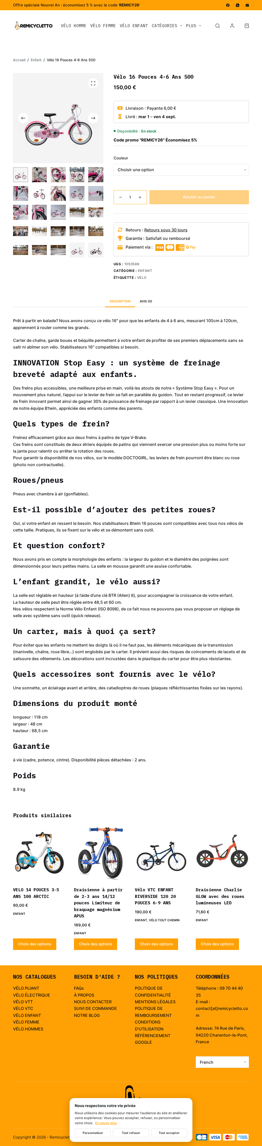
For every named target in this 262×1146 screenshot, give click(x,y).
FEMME (32, 1022)
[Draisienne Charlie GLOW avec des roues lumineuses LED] (222, 853)
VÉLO (18, 1001)
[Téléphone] (237, 5)
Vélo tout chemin (164, 920)
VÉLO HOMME (73, 25)
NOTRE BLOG (87, 1015)
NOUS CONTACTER (93, 1001)
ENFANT (33, 1015)
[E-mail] (247, 5)
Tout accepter (169, 1133)
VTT (29, 1001)
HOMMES (34, 1028)
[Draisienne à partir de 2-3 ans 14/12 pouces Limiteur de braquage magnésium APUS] (100, 853)
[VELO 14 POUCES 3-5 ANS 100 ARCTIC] (39, 853)
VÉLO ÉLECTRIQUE (31, 995)
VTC (29, 1008)
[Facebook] (228, 5)
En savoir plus (106, 1123)
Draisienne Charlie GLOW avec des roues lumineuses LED (220, 896)
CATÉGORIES (164, 25)
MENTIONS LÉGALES (155, 1001)
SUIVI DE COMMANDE (95, 1008)
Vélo (142, 277)
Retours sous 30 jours (166, 229)
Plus (191, 25)
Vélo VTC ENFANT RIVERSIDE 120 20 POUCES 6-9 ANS (155, 896)
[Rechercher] (217, 26)
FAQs (79, 988)
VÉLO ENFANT (134, 25)
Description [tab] (120, 301)
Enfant (145, 271)
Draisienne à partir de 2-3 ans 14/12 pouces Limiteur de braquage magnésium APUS (98, 903)
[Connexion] (232, 26)
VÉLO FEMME (103, 25)
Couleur (121, 158)
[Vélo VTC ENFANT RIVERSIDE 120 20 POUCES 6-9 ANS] (161, 853)
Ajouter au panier (199, 197)
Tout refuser (131, 1133)
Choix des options (34, 944)
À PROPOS (84, 995)
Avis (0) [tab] (146, 301)
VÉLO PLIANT (26, 988)
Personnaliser (93, 1133)
